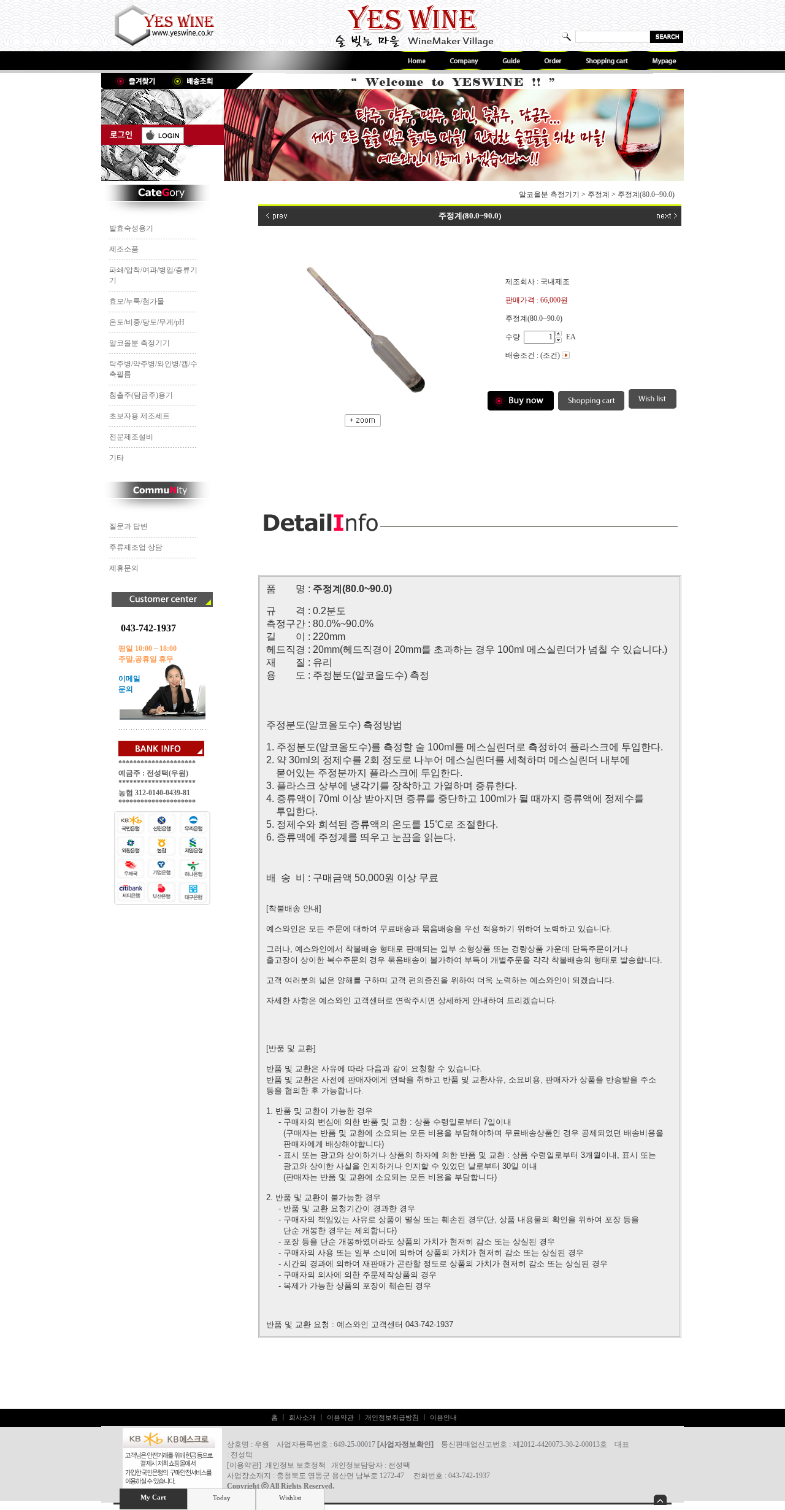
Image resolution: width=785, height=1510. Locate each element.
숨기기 (660, 1500)
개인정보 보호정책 (295, 1465)
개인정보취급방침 (392, 1417)
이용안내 (443, 1417)
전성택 (399, 1465)
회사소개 (302, 1417)
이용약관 (340, 1417)
